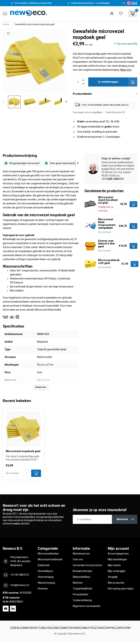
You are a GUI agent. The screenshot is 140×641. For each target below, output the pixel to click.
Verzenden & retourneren (87, 565)
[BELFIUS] (45, 628)
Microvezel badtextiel (50, 559)
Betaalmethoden (82, 571)
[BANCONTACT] (29, 628)
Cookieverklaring (82, 600)
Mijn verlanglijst (116, 571)
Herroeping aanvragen (120, 588)
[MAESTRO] (87, 628)
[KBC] (55, 628)
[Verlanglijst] (121, 13)
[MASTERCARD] (69, 628)
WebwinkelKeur (81, 576)
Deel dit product (114, 112)
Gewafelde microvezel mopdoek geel (34, 24)
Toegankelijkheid (82, 588)
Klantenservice (81, 553)
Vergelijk (113, 576)
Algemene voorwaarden (87, 606)
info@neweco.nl (19, 585)
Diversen (43, 588)
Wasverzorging (46, 582)
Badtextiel (43, 565)
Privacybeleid (80, 594)
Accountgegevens (118, 553)
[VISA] (99, 628)
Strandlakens (45, 571)
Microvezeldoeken (48, 553)
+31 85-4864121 (19, 574)
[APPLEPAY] (123, 628)
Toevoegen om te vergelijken (87, 112)
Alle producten (116, 582)
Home (6, 24)
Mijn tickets (114, 565)
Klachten (78, 582)
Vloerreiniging (46, 576)
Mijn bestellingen (117, 559)
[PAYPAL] (109, 628)
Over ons (78, 559)
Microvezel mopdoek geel (23, 451)
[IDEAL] (15, 628)
